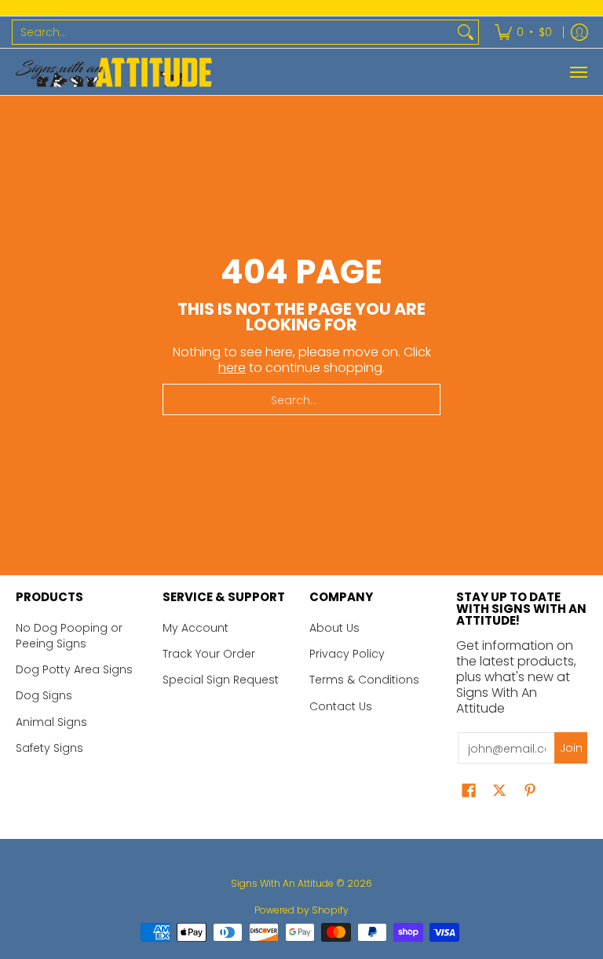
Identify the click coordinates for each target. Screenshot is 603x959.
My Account (195, 628)
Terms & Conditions (364, 679)
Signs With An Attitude (282, 883)
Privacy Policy (347, 654)
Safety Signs (49, 748)
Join (571, 748)
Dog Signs (44, 695)
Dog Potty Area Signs (74, 669)
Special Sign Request (221, 679)
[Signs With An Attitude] (114, 72)
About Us (334, 628)
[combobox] (233, 32)
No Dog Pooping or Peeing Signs (69, 635)
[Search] (465, 32)
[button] (469, 790)
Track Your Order (209, 654)
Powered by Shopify (301, 910)
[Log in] (579, 32)
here (232, 368)
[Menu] (577, 72)
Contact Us (340, 706)
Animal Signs (51, 722)
